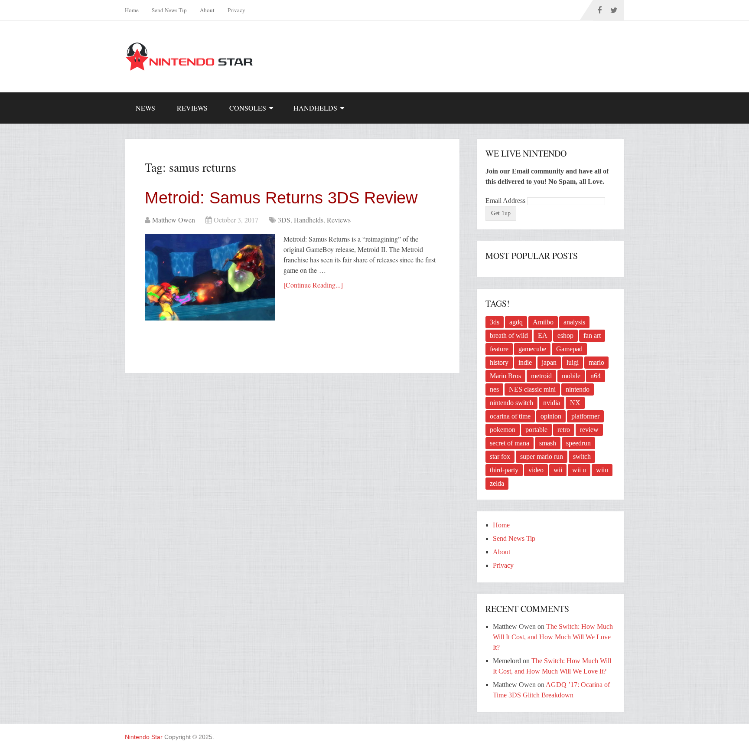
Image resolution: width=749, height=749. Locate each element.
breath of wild (509, 335)
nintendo (577, 389)
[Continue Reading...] (313, 284)
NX (575, 402)
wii (558, 470)
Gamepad (569, 349)
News (145, 107)
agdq (516, 322)
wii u (579, 470)
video (536, 470)
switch (582, 456)
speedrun (578, 443)
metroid (541, 375)
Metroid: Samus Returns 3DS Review (281, 198)
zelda (497, 483)
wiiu (602, 470)
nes (494, 389)
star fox (500, 456)
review (589, 429)
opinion (551, 416)
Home (132, 10)
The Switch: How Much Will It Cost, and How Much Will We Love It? (553, 637)
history (499, 362)
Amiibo (543, 322)
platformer (585, 416)
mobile (571, 375)
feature (499, 349)
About (207, 10)
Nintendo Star (144, 736)
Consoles (247, 107)
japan (549, 362)
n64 (595, 375)
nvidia (551, 402)
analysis (574, 322)
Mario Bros (505, 375)
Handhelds (315, 107)
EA (542, 335)
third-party (504, 470)
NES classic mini (532, 389)
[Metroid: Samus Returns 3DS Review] (210, 277)
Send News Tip (169, 10)
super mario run (541, 456)
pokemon (502, 429)
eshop (565, 335)
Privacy (236, 10)
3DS (284, 219)
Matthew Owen (173, 219)
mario (596, 362)
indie (525, 362)
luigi (573, 362)
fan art (592, 335)
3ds (494, 322)
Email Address (506, 200)
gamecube (532, 349)
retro (563, 429)
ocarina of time (510, 416)
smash (547, 443)
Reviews (192, 107)
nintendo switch (511, 402)
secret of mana (509, 443)
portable (536, 429)
